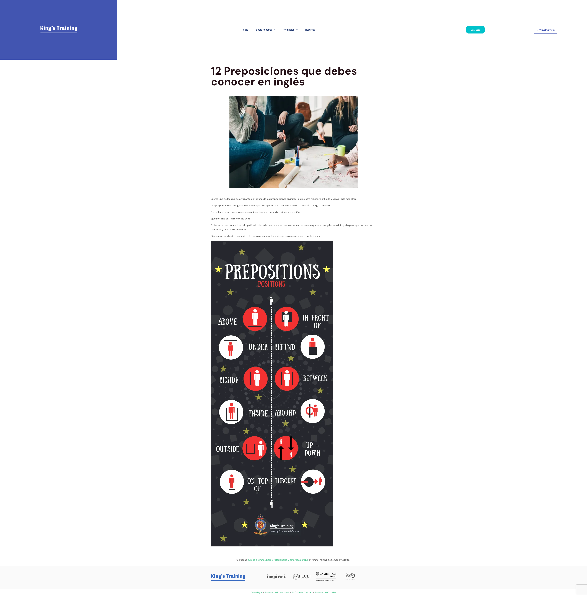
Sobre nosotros (264, 29)
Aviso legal (256, 592)
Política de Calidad (302, 592)
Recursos (310, 29)
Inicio (245, 29)
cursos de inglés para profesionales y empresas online (278, 559)
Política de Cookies (325, 592)
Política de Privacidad (277, 592)
